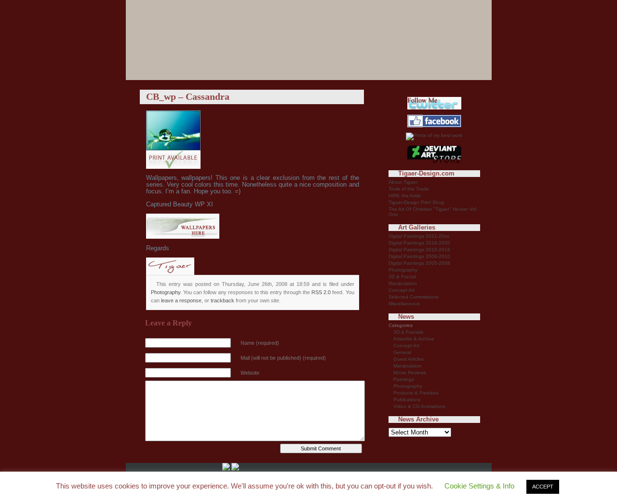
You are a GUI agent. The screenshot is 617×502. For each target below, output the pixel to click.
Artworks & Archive (413, 338)
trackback (222, 300)
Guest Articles (408, 359)
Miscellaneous (404, 303)
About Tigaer (403, 182)
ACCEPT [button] (542, 486)
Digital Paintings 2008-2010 (419, 256)
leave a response (181, 300)
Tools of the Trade (409, 188)
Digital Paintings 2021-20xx (419, 236)
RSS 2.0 (321, 292)
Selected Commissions (414, 296)
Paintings (403, 379)
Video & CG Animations (419, 406)
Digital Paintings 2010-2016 (419, 249)
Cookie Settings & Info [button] (479, 486)
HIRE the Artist (405, 195)
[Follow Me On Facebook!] (434, 125)
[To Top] (235, 469)
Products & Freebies (416, 392)
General (402, 352)
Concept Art (402, 290)
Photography (165, 292)
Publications (406, 399)
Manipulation (403, 283)
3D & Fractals (408, 332)
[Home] (226, 469)
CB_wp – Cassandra (187, 96)
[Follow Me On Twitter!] (434, 107)
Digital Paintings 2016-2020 (419, 242)
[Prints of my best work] (434, 135)
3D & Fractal (402, 276)
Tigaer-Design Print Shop (416, 202)
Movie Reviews (409, 372)
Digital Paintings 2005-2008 (419, 263)
